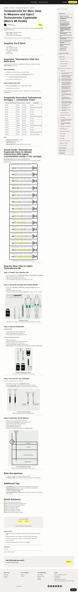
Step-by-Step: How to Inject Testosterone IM (65, 33)
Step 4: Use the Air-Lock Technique (65, 42)
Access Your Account (43, 2)
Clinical (5, 577)
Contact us (65, 2)
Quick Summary (63, 50)
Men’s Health (40, 574)
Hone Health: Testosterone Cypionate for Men (66, 105)
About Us (22, 574)
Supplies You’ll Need (64, 16)
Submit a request (28, 525)
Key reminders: (63, 20)
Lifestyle (39, 577)
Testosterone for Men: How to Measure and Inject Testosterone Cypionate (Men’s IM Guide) (67, 79)
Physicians (6, 574)
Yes (20, 521)
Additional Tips (63, 48)
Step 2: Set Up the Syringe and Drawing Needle (66, 38)
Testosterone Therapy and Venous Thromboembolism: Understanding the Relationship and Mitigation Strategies (67, 83)
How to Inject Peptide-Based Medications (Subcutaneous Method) (65, 123)
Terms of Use (57, 577)
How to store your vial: (64, 21)
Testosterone (32, 7)
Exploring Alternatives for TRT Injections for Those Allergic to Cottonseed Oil (66, 91)
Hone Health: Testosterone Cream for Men (66, 110)
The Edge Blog (34, 2)
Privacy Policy (57, 576)
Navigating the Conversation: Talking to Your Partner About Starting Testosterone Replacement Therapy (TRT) (66, 87)
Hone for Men (12, 7)
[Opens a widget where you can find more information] (73, 589)
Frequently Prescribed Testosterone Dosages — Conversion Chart (65, 24)
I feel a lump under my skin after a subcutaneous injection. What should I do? (66, 120)
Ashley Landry (10, 24)
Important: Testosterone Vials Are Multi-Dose (66, 18)
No (26, 521)
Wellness (39, 579)
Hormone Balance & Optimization (22, 7)
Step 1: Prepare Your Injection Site (66, 36)
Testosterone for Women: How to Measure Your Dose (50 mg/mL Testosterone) (21, 538)
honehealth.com (72, 2)
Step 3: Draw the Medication (66, 40)
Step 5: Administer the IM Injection (65, 45)
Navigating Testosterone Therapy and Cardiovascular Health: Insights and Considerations (67, 76)
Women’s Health (41, 576)
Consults (5, 576)
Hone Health (6, 7)
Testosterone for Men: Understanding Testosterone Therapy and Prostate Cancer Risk (66, 98)
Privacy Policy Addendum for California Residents (64, 580)
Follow (40, 24)
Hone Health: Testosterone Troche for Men (66, 108)
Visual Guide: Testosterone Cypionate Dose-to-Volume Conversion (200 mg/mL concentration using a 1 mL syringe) (65, 29)
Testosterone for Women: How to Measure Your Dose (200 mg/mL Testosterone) (21, 536)
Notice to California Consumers (60, 574)
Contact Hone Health (10, 540)
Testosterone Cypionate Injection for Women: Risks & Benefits (18, 542)
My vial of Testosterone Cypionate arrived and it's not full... (67, 73)
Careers (22, 576)
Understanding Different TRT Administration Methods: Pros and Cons (67, 94)
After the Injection (63, 46)
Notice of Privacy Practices (59, 579)
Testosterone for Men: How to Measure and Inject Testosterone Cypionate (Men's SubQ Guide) (67, 102)
